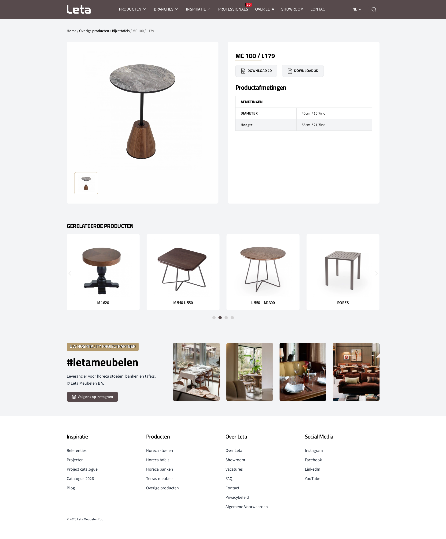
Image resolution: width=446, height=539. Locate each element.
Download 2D (259, 70)
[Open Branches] (177, 9)
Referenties (77, 451)
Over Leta (233, 451)
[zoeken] (374, 9)
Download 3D (306, 70)
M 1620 (103, 303)
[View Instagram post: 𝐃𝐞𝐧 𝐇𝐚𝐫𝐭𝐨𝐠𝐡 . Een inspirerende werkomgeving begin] (356, 372)
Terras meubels (159, 479)
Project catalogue (82, 469)
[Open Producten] (145, 9)
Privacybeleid (237, 497)
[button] (70, 273)
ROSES (343, 303)
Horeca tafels (158, 460)
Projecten (75, 460)
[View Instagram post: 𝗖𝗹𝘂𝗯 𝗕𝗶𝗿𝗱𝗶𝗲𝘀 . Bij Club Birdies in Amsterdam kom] (196, 372)
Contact (232, 488)
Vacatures (234, 469)
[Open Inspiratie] (209, 9)
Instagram (314, 451)
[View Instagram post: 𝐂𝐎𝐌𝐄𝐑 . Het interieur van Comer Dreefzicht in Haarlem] (249, 372)
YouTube (312, 479)
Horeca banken (159, 469)
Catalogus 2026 (80, 479)
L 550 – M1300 (263, 303)
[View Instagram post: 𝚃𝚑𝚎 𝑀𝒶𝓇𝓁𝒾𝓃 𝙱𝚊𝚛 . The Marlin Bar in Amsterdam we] (303, 372)
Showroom (235, 460)
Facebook (313, 460)
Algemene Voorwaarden (246, 507)
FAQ (228, 479)
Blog (71, 488)
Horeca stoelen (159, 451)
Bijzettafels (121, 30)
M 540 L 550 (183, 303)
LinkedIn (312, 469)
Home (71, 30)
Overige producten (94, 30)
